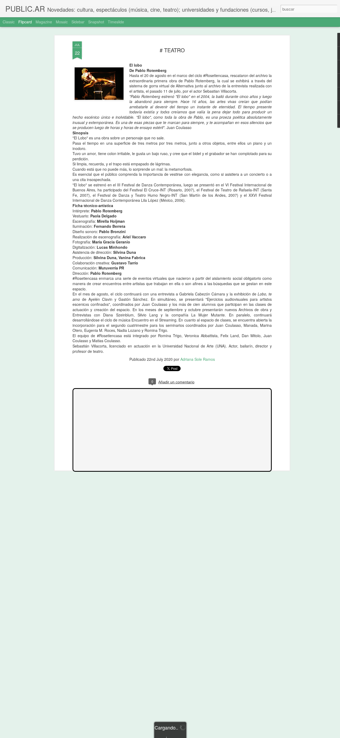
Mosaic (62, 21)
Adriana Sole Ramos (197, 359)
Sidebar (77, 21)
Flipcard (25, 21)
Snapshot (96, 21)
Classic (9, 21)
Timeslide (116, 21)
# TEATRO (172, 50)
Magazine (44, 21)
